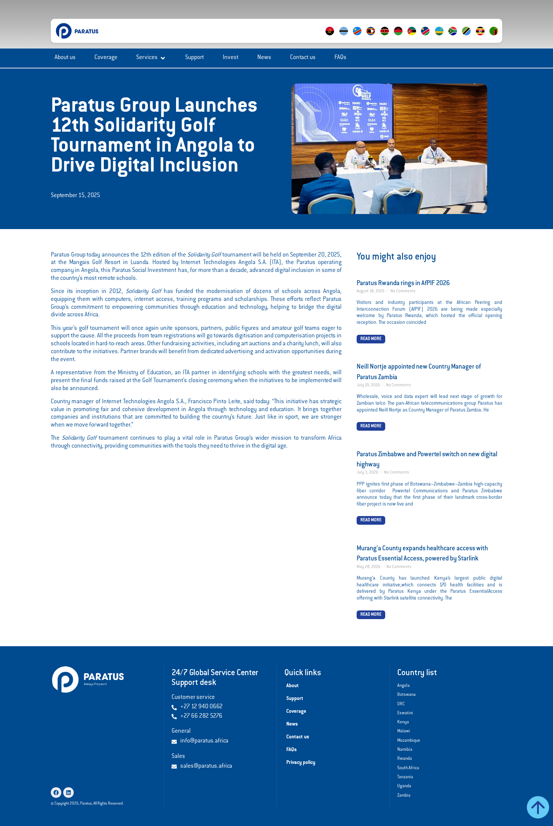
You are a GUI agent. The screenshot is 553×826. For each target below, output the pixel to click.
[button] (151, 58)
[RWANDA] (444, 36)
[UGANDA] (485, 36)
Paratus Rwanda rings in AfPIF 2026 (403, 283)
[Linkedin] (68, 792)
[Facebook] (56, 792)
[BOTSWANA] (348, 36)
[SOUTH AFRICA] (458, 36)
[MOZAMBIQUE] (417, 36)
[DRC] (362, 36)
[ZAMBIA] (499, 36)
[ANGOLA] (335, 36)
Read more (370, 339)
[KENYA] (389, 36)
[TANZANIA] (471, 36)
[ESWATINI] (376, 36)
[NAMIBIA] (430, 36)
